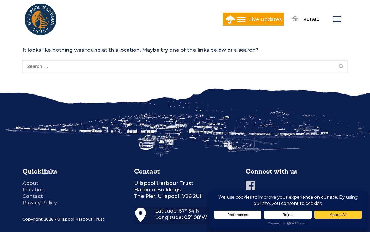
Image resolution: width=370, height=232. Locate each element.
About (30, 183)
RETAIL (311, 19)
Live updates (265, 19)
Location (33, 190)
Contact (32, 196)
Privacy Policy (39, 203)
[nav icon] (337, 19)
